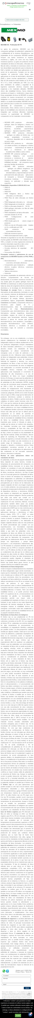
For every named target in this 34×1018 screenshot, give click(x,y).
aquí (30, 1012)
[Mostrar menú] (30, 9)
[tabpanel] (17, 6)
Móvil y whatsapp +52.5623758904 (17, 5)
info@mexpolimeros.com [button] (17, 7)
